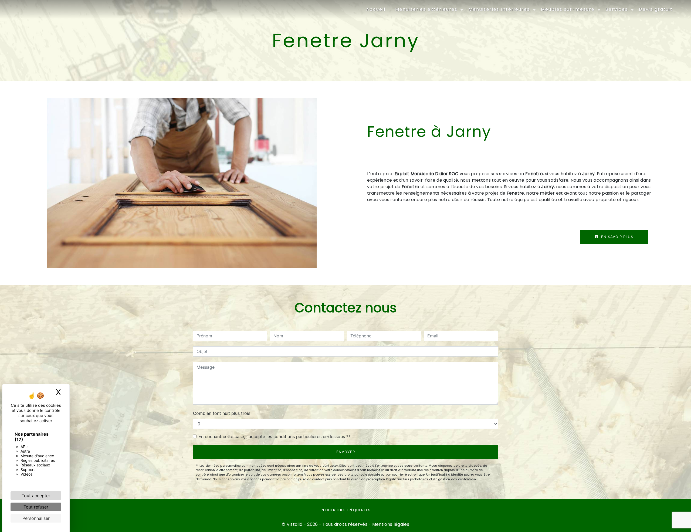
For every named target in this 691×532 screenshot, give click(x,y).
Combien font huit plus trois (221, 413)
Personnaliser (36, 518)
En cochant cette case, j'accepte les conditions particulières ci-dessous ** (274, 436)
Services (617, 9)
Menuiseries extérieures (426, 9)
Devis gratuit (656, 9)
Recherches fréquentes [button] (346, 510)
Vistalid (295, 524)
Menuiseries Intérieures (499, 9)
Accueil (375, 9)
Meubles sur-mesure (568, 9)
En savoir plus (616, 237)
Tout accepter (36, 495)
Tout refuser (35, 507)
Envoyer (345, 452)
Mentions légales (390, 524)
